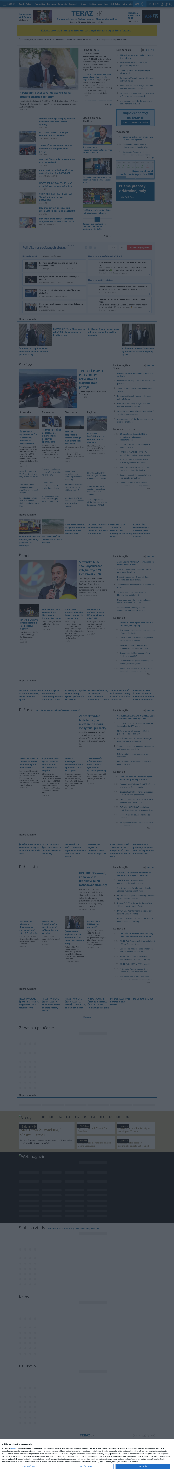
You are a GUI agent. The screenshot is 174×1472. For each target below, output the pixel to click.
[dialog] (87, 1455)
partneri (13, 1448)
